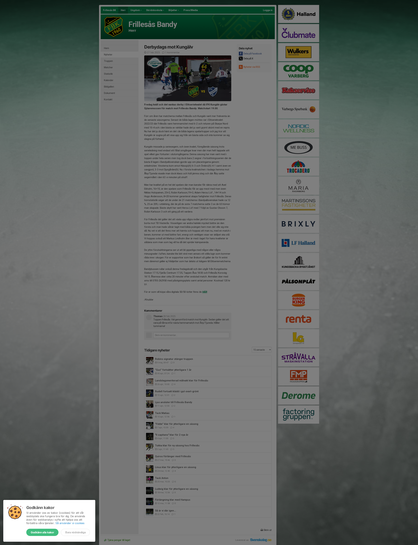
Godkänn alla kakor (42, 532)
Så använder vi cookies (69, 523)
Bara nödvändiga (75, 532)
